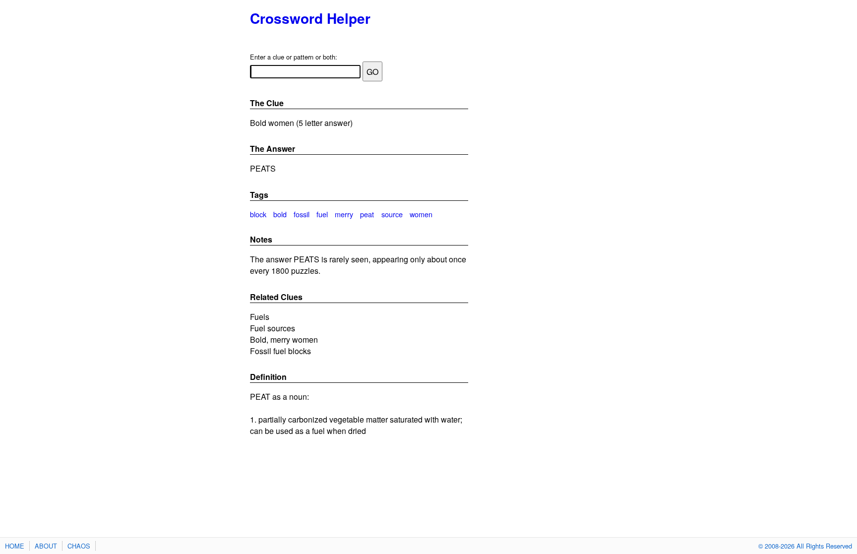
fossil (301, 214)
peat (367, 214)
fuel (322, 214)
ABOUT (46, 546)
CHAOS (78, 546)
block (258, 214)
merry (344, 214)
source (392, 214)
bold (280, 214)
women (421, 214)
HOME (14, 546)
